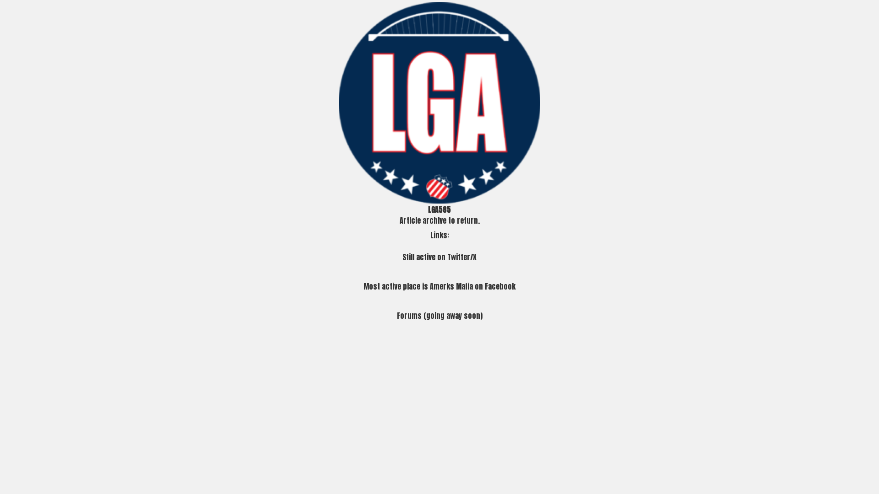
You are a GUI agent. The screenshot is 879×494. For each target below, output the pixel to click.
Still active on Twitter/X (439, 257)
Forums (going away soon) (440, 315)
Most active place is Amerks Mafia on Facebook (439, 286)
